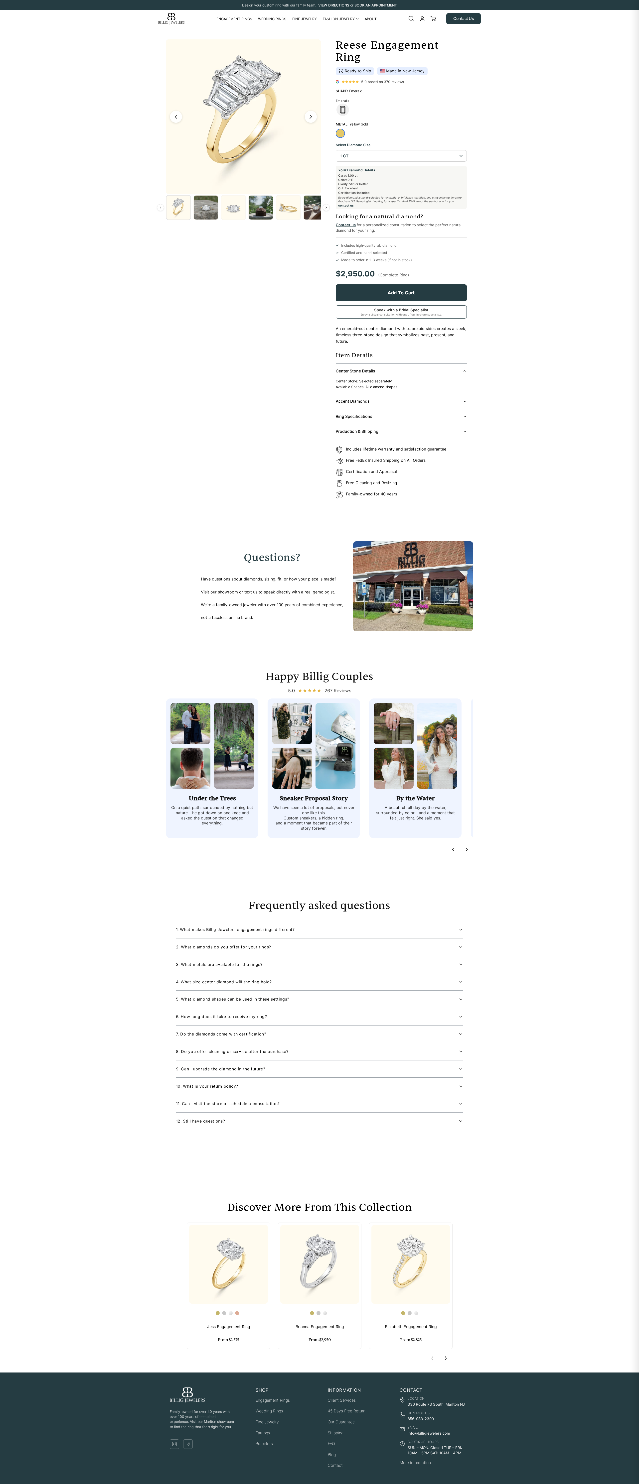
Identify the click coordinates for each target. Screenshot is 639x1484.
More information (415, 1462)
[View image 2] (205, 207)
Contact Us (463, 18)
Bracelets (264, 1443)
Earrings (263, 1432)
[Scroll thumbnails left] (160, 207)
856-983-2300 (421, 1418)
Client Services (342, 1400)
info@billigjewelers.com (429, 1433)
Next (445, 1358)
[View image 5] (288, 207)
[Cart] (433, 19)
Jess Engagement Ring (228, 1326)
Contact (335, 1465)
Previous (432, 1358)
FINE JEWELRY (304, 19)
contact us (346, 205)
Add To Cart (401, 292)
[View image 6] (315, 207)
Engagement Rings (273, 1400)
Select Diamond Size (353, 145)
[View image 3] (233, 207)
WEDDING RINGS (272, 19)
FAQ (331, 1443)
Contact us (346, 225)
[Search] (411, 19)
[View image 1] (178, 207)
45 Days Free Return (346, 1410)
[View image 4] (260, 207)
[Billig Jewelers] (171, 18)
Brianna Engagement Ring (320, 1326)
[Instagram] (174, 1444)
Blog (332, 1454)
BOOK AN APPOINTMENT (375, 5)
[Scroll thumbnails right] (326, 207)
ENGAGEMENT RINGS (234, 19)
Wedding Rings (269, 1410)
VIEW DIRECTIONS (333, 5)
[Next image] (311, 117)
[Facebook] (188, 1444)
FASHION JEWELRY (339, 19)
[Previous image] (176, 117)
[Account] (422, 19)
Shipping (335, 1432)
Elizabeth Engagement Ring (411, 1326)
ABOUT (371, 19)
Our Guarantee (341, 1421)
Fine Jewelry (267, 1421)
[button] (319, 929)
